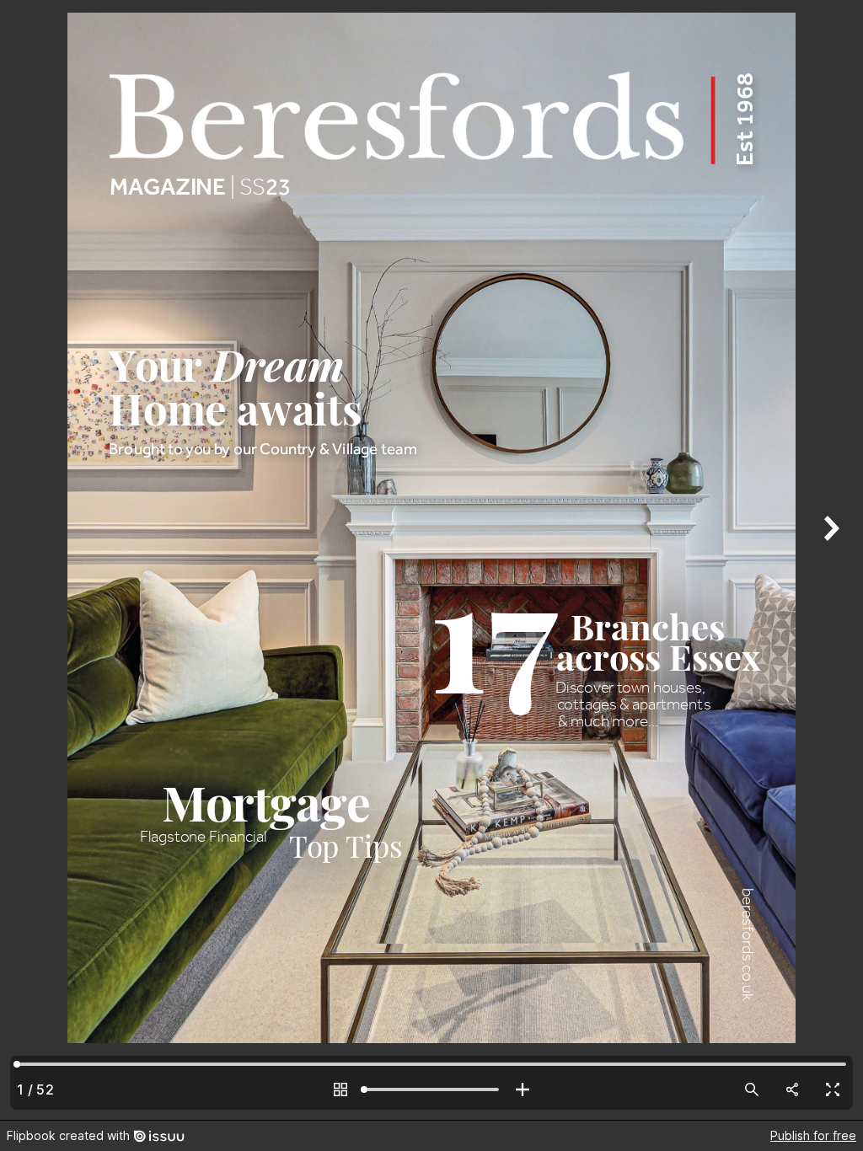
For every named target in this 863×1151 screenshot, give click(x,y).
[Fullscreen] (833, 1089)
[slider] (431, 1089)
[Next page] (829, 560)
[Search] (752, 1089)
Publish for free (813, 1135)
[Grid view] (340, 1089)
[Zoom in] (522, 1089)
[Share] (792, 1089)
